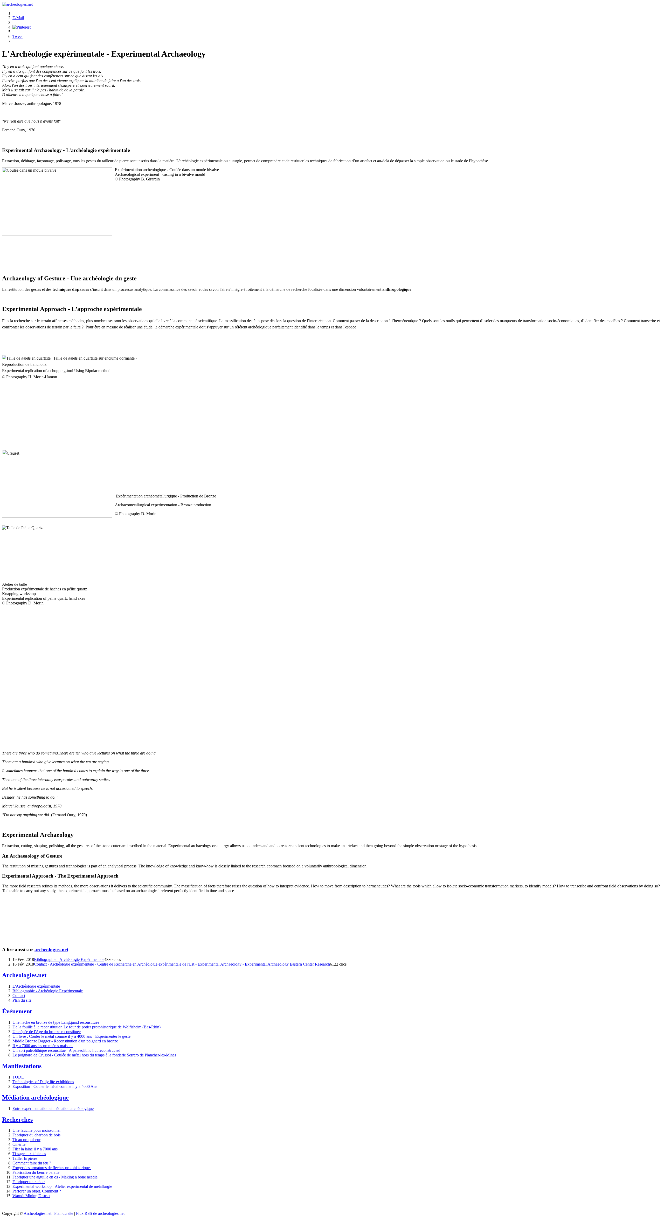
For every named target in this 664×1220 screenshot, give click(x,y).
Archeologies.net (37, 1213)
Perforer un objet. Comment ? (36, 1191)
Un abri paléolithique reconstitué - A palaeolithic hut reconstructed (66, 1050)
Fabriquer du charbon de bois (36, 1135)
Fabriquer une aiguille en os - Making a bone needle (55, 1177)
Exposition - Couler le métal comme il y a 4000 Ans (54, 1086)
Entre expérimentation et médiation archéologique (53, 1108)
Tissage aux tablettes (29, 1153)
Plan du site (21, 1000)
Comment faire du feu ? (31, 1163)
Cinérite (18, 1144)
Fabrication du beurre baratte (35, 1172)
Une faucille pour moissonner (36, 1130)
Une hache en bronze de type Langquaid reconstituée (55, 1022)
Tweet (17, 36)
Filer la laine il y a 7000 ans (35, 1149)
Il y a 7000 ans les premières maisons (42, 1045)
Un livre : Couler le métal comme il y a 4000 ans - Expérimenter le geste (71, 1036)
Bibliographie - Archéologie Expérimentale (69, 959)
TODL (18, 1077)
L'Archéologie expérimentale (36, 986)
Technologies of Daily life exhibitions (43, 1082)
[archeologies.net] (17, 4)
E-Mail (18, 18)
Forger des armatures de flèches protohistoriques (51, 1167)
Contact (18, 995)
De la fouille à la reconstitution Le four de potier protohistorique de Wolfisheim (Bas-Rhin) (86, 1027)
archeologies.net (51, 949)
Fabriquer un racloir (28, 1181)
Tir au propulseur (26, 1139)
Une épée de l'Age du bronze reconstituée (46, 1031)
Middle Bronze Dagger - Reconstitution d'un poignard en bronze (65, 1041)
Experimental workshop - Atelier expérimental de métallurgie (62, 1186)
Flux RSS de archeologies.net (100, 1213)
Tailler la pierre (24, 1158)
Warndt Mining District (31, 1196)
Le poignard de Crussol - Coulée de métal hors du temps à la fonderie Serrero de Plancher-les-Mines (94, 1055)
